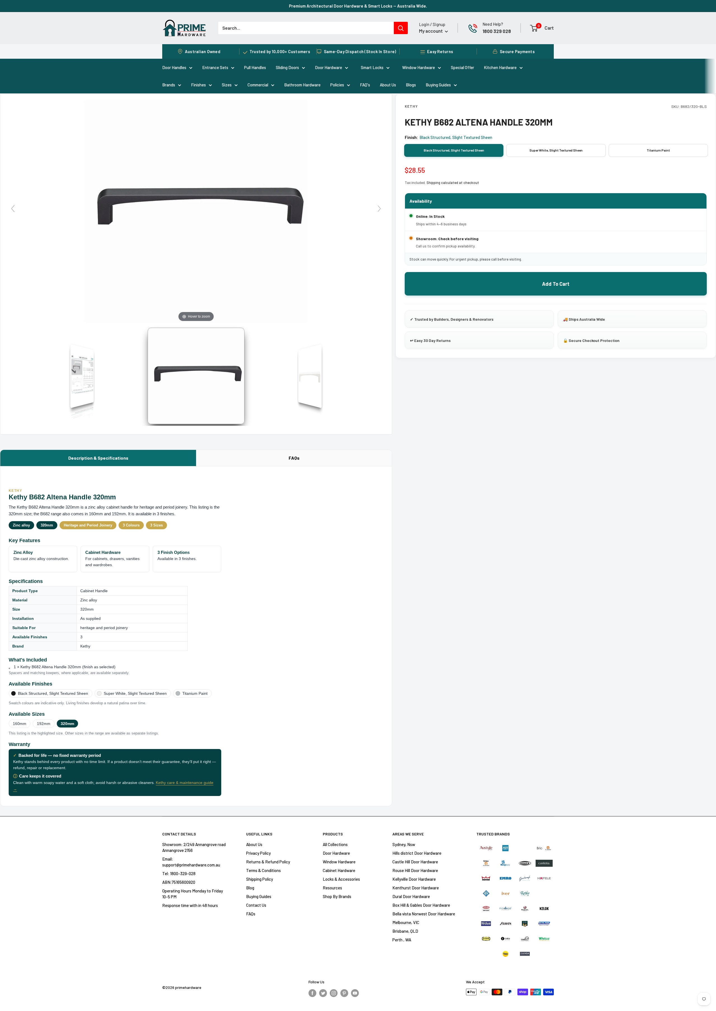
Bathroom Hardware (302, 84)
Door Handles (174, 67)
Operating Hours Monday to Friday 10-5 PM (192, 893)
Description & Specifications (98, 457)
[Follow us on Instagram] (334, 993)
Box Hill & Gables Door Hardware (421, 905)
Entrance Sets (215, 67)
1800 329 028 (496, 31)
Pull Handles (255, 67)
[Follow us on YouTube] (355, 993)
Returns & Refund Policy (268, 861)
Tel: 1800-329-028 (179, 873)
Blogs (411, 84)
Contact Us (256, 905)
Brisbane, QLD (405, 931)
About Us (388, 84)
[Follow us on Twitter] (323, 993)
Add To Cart (555, 284)
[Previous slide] (12, 208)
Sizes (227, 84)
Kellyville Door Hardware (414, 879)
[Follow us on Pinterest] (344, 993)
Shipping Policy (259, 879)
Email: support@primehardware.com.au (191, 861)
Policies (337, 84)
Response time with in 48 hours (190, 905)
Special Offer (462, 67)
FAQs (294, 457)
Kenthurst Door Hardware (415, 887)
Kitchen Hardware (500, 67)
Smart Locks (372, 67)
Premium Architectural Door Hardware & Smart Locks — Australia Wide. (358, 5)
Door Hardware (328, 67)
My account (431, 31)
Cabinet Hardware (339, 870)
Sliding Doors (287, 67)
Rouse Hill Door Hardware (415, 870)
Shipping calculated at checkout (453, 182)
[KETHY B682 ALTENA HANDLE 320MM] (196, 376)
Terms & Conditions (263, 870)
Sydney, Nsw (403, 844)
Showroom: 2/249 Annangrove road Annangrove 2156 (194, 847)
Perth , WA (401, 939)
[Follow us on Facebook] (312, 993)
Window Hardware (418, 67)
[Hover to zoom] (196, 210)
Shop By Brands (337, 896)
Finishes (198, 84)
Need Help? (492, 24)
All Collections (335, 844)
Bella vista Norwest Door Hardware (423, 913)
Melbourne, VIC (405, 922)
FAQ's (365, 84)
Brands (168, 84)
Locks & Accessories (341, 879)
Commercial (258, 84)
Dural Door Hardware (411, 896)
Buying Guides (438, 84)
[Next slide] (379, 208)
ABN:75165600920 (178, 882)
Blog (250, 887)
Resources (332, 887)
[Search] (401, 28)
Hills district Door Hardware (416, 853)
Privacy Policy (258, 853)
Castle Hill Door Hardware (415, 861)
